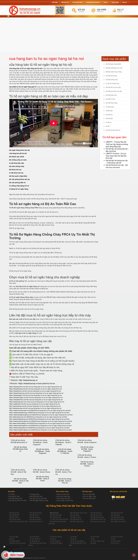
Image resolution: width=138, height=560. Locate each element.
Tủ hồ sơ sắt (95, 536)
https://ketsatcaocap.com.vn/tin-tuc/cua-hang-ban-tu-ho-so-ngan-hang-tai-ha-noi (36, 402)
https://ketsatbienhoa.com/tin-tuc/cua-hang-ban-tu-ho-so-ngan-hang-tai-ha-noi (36, 399)
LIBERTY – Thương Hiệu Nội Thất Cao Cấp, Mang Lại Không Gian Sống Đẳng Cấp (117, 144)
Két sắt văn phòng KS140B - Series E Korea (42, 478)
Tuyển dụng (115, 2)
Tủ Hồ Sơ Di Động (56, 543)
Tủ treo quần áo (35, 539)
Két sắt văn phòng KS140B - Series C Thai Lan (64, 481)
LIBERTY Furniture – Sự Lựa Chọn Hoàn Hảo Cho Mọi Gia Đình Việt (116, 155)
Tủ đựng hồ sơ (35, 541)
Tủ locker (73, 539)
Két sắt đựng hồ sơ (36, 521)
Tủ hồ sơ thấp (34, 536)
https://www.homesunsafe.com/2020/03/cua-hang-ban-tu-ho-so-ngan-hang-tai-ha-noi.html (40, 410)
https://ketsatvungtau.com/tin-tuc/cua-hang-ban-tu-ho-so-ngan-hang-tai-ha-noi (36, 397)
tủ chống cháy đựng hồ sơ (19, 186)
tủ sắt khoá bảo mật (16, 163)
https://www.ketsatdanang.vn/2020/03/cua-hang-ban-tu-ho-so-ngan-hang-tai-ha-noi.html (39, 412)
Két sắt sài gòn (14, 513)
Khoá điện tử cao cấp (118, 521)
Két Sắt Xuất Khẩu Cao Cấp (114, 68)
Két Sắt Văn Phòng (111, 76)
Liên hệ (124, 2)
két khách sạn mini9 (16, 156)
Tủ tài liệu (73, 536)
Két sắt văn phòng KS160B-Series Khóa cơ (20, 449)
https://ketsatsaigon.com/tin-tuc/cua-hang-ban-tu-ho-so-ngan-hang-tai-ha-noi (35, 395)
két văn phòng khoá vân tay (19, 179)
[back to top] (134, 555)
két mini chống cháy (16, 166)
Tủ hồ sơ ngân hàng (97, 541)
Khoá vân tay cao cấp (98, 521)
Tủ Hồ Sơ (108, 122)
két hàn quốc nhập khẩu (18, 176)
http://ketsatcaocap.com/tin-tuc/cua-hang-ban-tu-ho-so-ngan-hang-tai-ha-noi (35, 408)
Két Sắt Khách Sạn (111, 95)
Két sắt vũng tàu (96, 513)
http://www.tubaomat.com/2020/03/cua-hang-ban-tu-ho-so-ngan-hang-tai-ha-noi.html (38, 417)
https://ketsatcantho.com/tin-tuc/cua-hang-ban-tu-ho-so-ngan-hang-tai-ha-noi (35, 387)
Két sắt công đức (35, 519)
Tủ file (93, 539)
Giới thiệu (55, 2)
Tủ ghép (53, 539)
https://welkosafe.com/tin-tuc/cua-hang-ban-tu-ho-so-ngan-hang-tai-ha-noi (34, 404)
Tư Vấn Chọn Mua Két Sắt (59, 519)
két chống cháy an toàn (18, 160)
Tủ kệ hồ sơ (115, 543)
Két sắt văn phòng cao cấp (18, 521)
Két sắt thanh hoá (117, 513)
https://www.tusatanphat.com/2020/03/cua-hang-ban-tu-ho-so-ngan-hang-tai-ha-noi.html (39, 428)
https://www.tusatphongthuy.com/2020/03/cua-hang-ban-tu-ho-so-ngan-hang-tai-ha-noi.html (40, 430)
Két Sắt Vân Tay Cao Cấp (113, 87)
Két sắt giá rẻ (115, 515)
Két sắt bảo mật (55, 517)
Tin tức (106, 2)
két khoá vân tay (15, 169)
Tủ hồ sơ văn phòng (77, 541)
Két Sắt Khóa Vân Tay (98, 519)
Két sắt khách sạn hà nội (78, 513)
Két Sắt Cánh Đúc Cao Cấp (114, 91)
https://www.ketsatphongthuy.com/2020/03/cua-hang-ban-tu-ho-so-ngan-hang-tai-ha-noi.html (41, 415)
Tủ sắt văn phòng (56, 536)
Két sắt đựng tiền (56, 515)
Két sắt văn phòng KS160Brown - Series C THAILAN (64, 451)
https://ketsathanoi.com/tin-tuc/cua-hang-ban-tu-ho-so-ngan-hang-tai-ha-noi (35, 391)
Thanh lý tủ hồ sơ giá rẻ (17, 543)
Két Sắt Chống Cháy (112, 79)
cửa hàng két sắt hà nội (18, 153)
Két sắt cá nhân (75, 517)
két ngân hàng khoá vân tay (19, 150)
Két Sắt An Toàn (110, 99)
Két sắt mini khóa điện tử (113, 130)
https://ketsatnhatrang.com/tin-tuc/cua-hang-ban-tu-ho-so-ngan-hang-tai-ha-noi (36, 393)
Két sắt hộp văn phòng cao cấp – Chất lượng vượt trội (117, 161)
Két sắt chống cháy (117, 517)
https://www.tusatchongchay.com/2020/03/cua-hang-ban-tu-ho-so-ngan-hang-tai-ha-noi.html (40, 421)
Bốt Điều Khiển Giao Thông (114, 72)
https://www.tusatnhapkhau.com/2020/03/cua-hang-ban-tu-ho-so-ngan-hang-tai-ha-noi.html (40, 425)
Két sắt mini (109, 114)
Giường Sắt (109, 118)
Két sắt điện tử (14, 515)
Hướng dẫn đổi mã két (93, 2)
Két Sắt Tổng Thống (111, 103)
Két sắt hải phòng (36, 513)
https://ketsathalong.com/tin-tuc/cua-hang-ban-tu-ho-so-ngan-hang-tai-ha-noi (35, 389)
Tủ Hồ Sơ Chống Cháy (112, 83)
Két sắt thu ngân (15, 519)
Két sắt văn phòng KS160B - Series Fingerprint (87, 449)
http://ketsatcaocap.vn (28, 380)
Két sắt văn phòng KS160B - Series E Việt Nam (20, 481)
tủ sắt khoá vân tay (16, 173)
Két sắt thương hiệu (97, 517)
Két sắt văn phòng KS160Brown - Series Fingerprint (42, 451)
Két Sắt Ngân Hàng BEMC (113, 64)
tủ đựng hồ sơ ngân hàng (18, 189)
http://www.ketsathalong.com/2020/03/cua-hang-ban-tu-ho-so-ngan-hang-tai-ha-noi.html (39, 419)
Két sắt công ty (35, 517)
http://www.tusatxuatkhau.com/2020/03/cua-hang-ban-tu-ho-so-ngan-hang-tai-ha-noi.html (39, 423)
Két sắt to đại (13, 517)
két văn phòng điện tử (17, 182)
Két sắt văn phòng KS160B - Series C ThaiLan (87, 464)
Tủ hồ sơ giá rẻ (55, 541)
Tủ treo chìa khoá (117, 536)
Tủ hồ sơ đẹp (13, 536)
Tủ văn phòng (115, 541)
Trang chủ (66, 2)
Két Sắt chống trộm (76, 521)
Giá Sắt (93, 543)
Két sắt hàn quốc (96, 515)
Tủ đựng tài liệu (14, 541)
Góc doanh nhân (77, 2)
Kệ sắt (107, 126)
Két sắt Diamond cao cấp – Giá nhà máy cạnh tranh (117, 166)
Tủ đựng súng (110, 107)
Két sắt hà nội (34, 515)
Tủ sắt (113, 539)
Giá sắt (11, 539)
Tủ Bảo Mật (109, 111)
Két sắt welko (74, 515)
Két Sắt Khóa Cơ (76, 519)
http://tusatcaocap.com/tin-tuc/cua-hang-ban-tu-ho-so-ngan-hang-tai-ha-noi (35, 406)
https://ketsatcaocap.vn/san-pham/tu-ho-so (36, 383)
